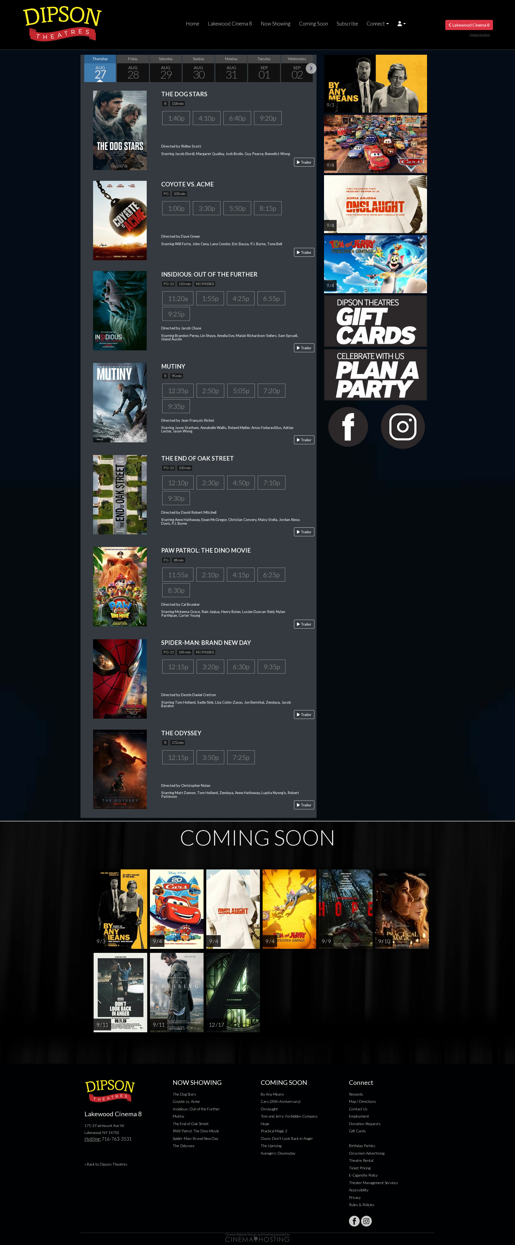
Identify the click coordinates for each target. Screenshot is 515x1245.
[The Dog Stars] (120, 130)
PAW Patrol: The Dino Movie (196, 1131)
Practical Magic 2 (274, 1131)
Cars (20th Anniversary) (280, 1101)
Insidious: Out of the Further (196, 1109)
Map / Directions (362, 1101)
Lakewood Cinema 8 (230, 24)
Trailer (305, 162)
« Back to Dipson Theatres (105, 1164)
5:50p (237, 208)
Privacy (355, 1197)
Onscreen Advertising (366, 1153)
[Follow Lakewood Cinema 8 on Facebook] (354, 1221)
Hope (265, 1123)
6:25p (271, 575)
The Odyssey (183, 1145)
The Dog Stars (184, 1094)
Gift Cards (357, 1131)
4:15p (241, 575)
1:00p (176, 208)
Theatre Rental (361, 1160)
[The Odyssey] (120, 769)
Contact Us (358, 1109)
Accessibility (359, 1190)
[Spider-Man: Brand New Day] (120, 678)
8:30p (176, 590)
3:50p (210, 757)
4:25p (241, 298)
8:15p (268, 208)
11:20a (178, 298)
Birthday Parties (362, 1145)
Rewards (356, 1094)
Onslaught (269, 1109)
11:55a (178, 575)
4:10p (206, 118)
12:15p (178, 667)
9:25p (176, 314)
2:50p (210, 391)
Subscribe (347, 24)
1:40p (176, 118)
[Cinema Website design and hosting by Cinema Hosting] (257, 1237)
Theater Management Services (373, 1182)
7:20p (271, 391)
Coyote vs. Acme (186, 1101)
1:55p (210, 298)
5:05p (241, 391)
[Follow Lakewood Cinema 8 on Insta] (366, 1221)
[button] (401, 24)
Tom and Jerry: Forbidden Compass (289, 1116)
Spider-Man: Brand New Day (195, 1138)
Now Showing (275, 24)
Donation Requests (365, 1123)
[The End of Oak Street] (120, 494)
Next (311, 68)
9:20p (268, 118)
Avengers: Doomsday (278, 1153)
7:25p (241, 757)
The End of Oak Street (191, 1123)
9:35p (176, 406)
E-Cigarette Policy (363, 1175)
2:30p (210, 483)
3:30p (206, 208)
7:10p (271, 483)
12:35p (178, 391)
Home (192, 24)
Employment (359, 1116)
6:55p (271, 298)
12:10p (178, 483)
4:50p (241, 483)
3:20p (210, 667)
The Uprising (271, 1145)
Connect (376, 24)
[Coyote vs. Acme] (120, 220)
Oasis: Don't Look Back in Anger (287, 1138)
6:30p (241, 667)
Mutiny (178, 1116)
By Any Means (272, 1094)
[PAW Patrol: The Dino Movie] (120, 586)
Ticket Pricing (359, 1168)
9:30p (176, 498)
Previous (85, 68)
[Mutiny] (120, 402)
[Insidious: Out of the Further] (120, 310)
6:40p (237, 118)
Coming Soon (313, 24)
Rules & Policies (361, 1204)
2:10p (210, 575)
